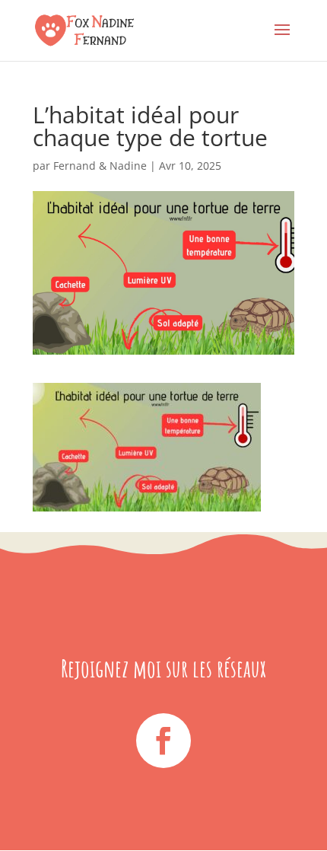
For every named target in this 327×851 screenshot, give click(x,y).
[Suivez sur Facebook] (163, 740)
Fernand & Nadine (100, 165)
